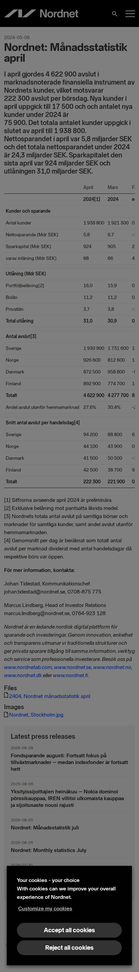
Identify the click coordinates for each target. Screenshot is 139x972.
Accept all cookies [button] (69, 930)
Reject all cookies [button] (69, 947)
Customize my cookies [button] (45, 908)
